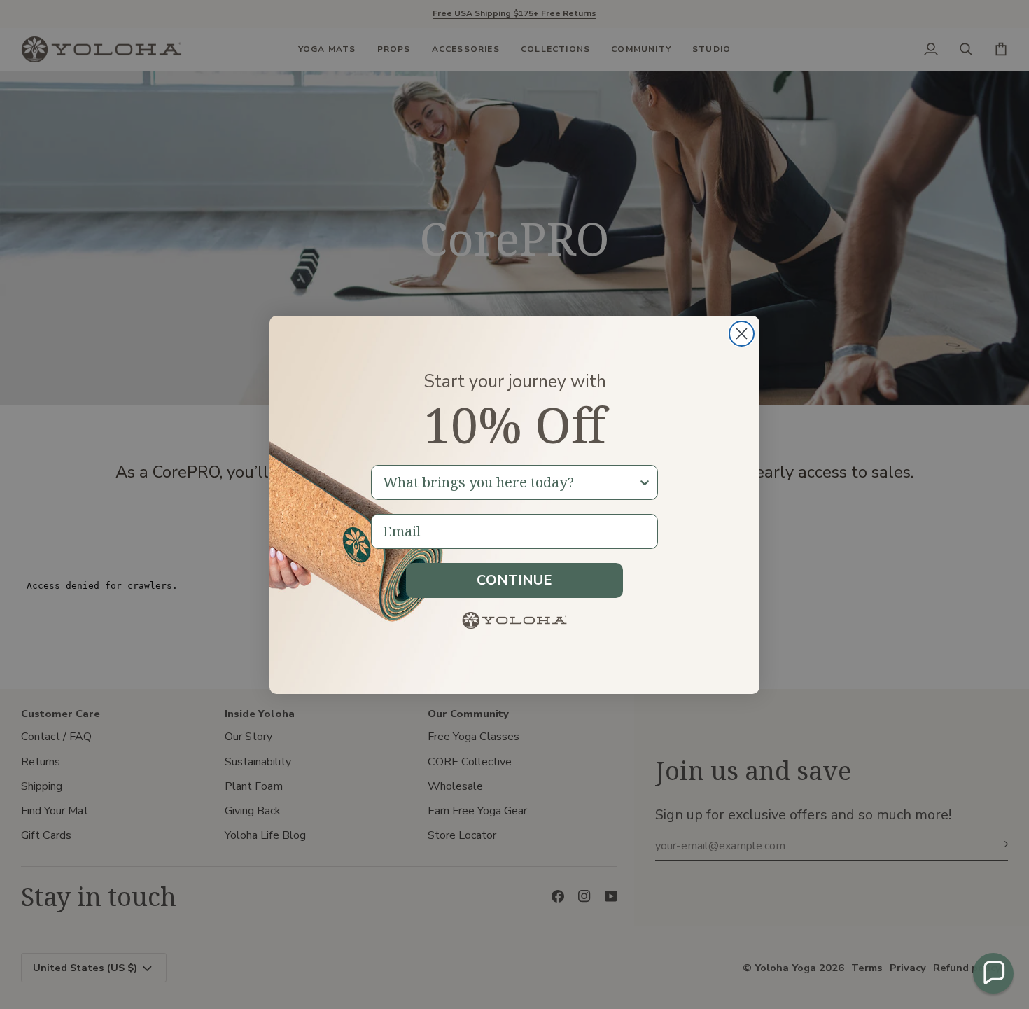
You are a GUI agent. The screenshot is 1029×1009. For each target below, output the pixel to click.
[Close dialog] (741, 333)
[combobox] (510, 482)
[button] (993, 973)
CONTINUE (514, 580)
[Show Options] (645, 482)
